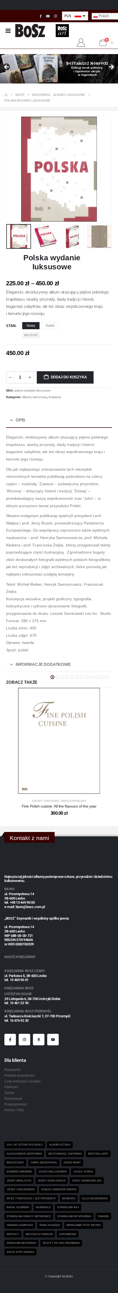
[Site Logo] (30, 31)
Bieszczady (15, 1162)
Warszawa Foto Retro (83, 1225)
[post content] (59, 741)
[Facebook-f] (10, 1039)
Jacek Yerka (83, 1171)
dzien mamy (72, 1162)
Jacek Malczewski (52, 1171)
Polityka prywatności (19, 1075)
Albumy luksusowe (34, 397)
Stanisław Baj (68, 1207)
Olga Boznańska (95, 1198)
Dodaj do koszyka (69, 377)
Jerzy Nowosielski (87, 1180)
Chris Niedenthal (43, 1162)
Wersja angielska (73, 801)
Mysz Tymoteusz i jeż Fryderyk (31, 1198)
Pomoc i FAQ (14, 1110)
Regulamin (12, 1069)
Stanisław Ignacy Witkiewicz (29, 1216)
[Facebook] (40, 16)
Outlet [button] (50, 326)
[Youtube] (48, 16)
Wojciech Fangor (39, 1234)
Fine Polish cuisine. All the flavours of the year (59, 806)
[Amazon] (38, 1039)
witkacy (13, 1234)
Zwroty (9, 1092)
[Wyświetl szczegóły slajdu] (59, 69)
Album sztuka (60, 1144)
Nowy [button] (31, 326)
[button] (13, 169)
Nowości (68, 1198)
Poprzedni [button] (7, 67)
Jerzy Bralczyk (19, 1180)
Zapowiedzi (67, 1234)
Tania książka (49, 1225)
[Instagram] (55, 16)
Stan (10, 326)
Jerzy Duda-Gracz (52, 1180)
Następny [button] (111, 67)
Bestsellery (98, 1153)
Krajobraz (55, 397)
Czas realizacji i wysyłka (22, 1081)
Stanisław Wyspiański (74, 1216)
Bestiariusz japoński (65, 1153)
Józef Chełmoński (21, 1189)
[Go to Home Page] (5, 95)
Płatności (11, 1087)
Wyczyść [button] (31, 335)
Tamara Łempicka (20, 1225)
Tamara (103, 1216)
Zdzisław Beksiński (21, 1242)
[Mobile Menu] (8, 31)
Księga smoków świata (59, 1189)
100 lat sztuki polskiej (25, 1144)
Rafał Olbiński (18, 1207)
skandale (43, 1207)
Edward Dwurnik (19, 1171)
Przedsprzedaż (15, 1104)
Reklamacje (13, 1098)
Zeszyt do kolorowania (61, 1242)
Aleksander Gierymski (24, 1153)
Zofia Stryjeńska (20, 1251)
